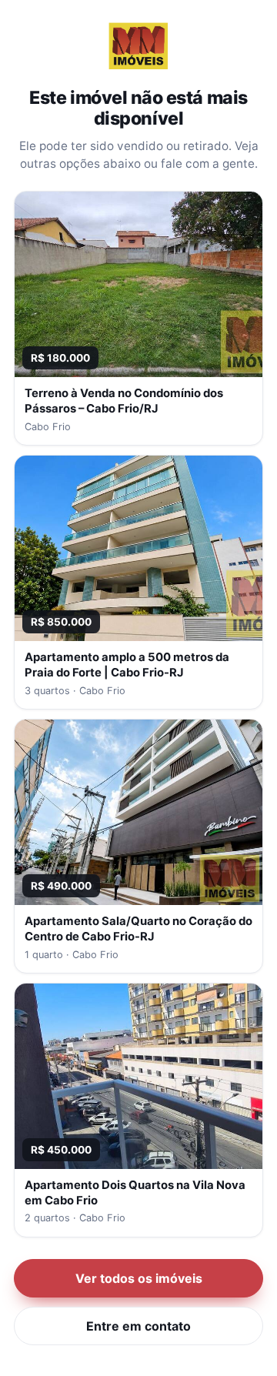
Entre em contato (138, 1326)
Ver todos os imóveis (138, 1278)
